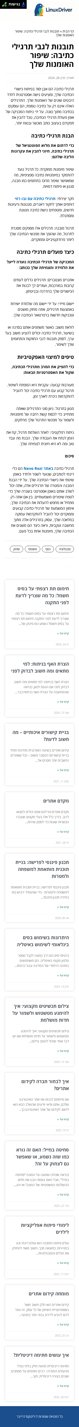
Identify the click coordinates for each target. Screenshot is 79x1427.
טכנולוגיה (65, 549)
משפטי (32, 549)
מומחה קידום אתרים (49, 1293)
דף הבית (68, 31)
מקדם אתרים (56, 800)
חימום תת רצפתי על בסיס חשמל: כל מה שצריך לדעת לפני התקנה (42, 595)
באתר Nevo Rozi (38, 468)
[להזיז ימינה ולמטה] (5, 5)
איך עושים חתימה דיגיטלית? (41, 1355)
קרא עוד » (63, 633)
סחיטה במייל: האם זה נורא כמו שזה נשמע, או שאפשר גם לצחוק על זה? (42, 1156)
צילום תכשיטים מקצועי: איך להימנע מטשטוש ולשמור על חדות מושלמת (40, 1013)
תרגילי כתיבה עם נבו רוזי (35, 198)
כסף (48, 549)
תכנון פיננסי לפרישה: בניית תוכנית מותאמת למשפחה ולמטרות (42, 869)
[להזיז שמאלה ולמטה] (3, 5)
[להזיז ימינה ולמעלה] (5, 3)
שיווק (16, 549)
